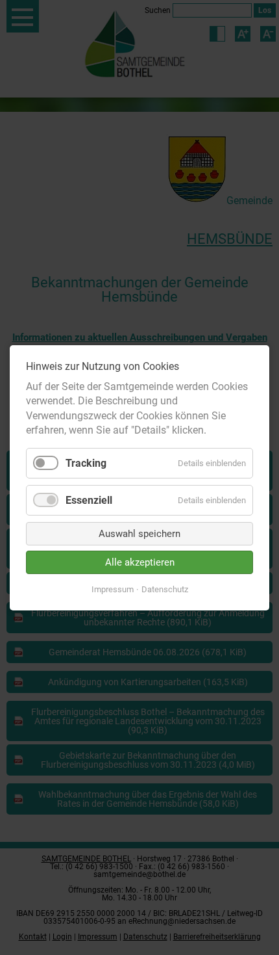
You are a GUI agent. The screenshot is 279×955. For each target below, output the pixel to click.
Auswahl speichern (139, 533)
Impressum (112, 588)
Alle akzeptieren (140, 562)
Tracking (86, 462)
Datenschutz (164, 588)
